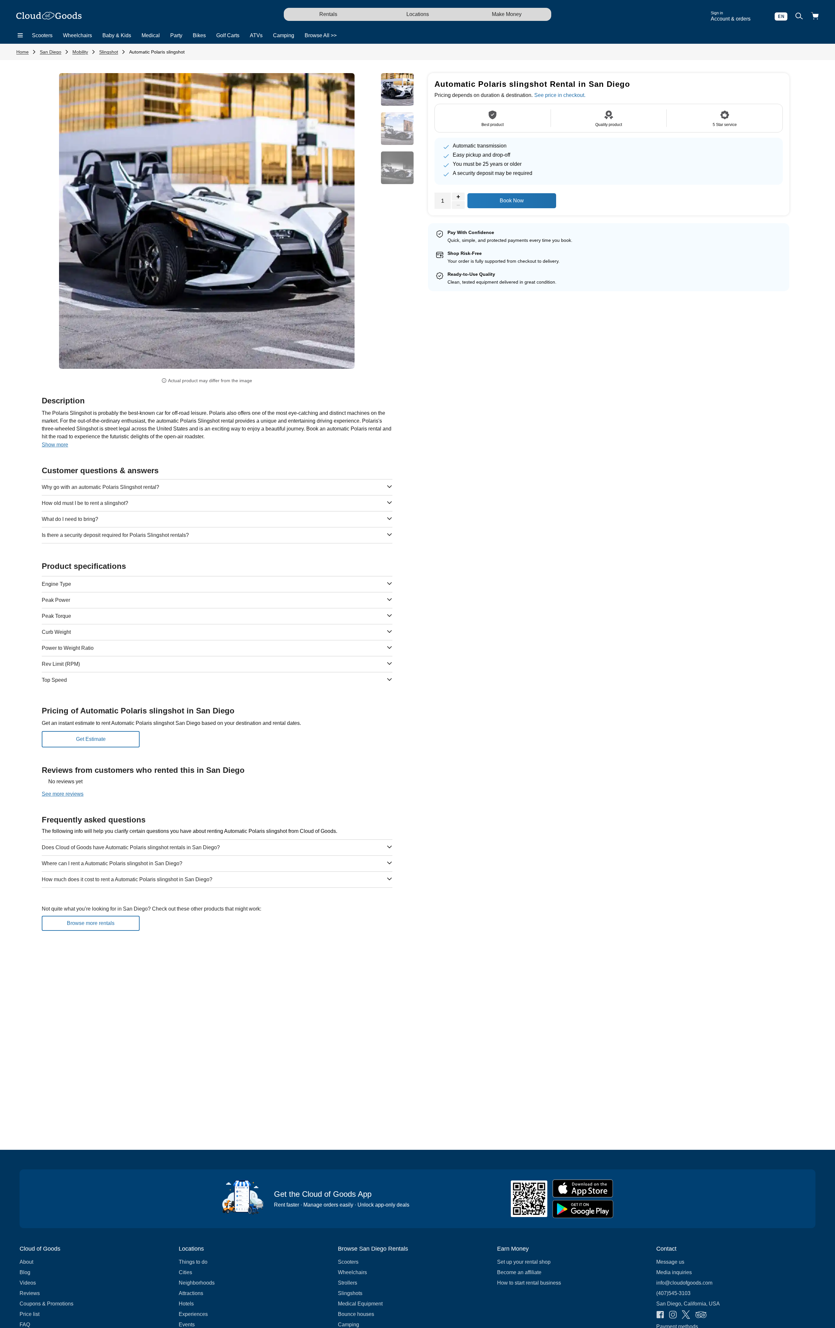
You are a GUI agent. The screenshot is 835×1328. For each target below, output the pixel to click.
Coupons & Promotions (46, 1303)
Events (187, 1324)
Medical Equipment (360, 1303)
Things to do (193, 1262)
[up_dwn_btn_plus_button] (458, 197)
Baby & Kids (116, 35)
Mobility (80, 52)
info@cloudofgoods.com (684, 1283)
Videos (28, 1283)
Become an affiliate (519, 1272)
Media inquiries (674, 1272)
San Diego (50, 52)
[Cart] (815, 16)
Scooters (42, 35)
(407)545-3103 (673, 1293)
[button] (81, 218)
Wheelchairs (77, 35)
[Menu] (20, 35)
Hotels (186, 1303)
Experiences (193, 1314)
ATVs (256, 35)
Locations (417, 14)
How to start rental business (529, 1283)
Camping (283, 35)
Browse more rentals (90, 923)
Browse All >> (321, 35)
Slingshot (108, 52)
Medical (151, 35)
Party (176, 35)
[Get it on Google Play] (583, 1209)
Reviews (30, 1293)
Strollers (347, 1283)
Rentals (328, 14)
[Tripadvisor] (701, 1315)
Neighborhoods (197, 1283)
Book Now (512, 201)
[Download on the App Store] (583, 1188)
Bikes (199, 35)
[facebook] (660, 1315)
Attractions (191, 1293)
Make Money (507, 14)
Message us (670, 1262)
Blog (25, 1272)
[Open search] (799, 16)
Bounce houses (356, 1314)
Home (22, 52)
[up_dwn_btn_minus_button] (458, 205)
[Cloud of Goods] (49, 16)
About (26, 1262)
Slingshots (350, 1293)
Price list (29, 1314)
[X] (686, 1315)
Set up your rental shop (524, 1262)
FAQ (25, 1324)
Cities (185, 1272)
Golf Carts (227, 35)
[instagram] (673, 1315)
